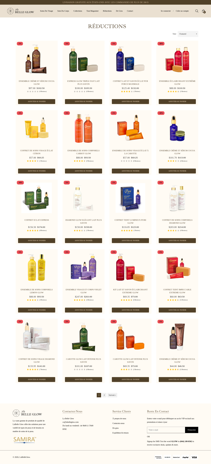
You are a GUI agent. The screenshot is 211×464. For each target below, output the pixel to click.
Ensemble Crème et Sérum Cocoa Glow (36, 82)
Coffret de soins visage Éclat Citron (36, 152)
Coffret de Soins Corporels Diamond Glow (177, 221)
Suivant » (112, 395)
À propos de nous (119, 418)
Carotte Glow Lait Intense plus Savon (83, 360)
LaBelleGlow (25, 457)
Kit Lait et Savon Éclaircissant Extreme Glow (130, 291)
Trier (174, 34)
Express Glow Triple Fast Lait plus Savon (83, 82)
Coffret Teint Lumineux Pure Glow (130, 221)
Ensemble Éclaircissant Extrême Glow (177, 82)
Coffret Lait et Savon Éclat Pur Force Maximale (130, 82)
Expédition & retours (120, 433)
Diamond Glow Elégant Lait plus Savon (83, 221)
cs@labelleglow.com (71, 422)
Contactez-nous (118, 423)
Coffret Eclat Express (36, 220)
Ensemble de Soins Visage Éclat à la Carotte (130, 152)
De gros (115, 428)
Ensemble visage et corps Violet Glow (83, 291)
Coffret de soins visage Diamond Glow (37, 360)
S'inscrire (192, 430)
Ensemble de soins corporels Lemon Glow (37, 291)
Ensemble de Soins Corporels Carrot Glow (84, 152)
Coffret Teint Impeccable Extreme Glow (177, 291)
